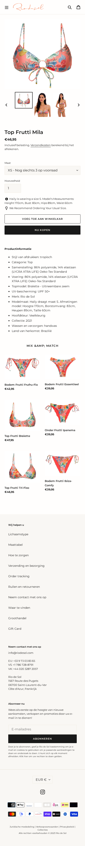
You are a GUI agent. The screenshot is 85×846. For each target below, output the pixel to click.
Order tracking (19, 576)
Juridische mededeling (22, 826)
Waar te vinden (19, 608)
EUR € (41, 780)
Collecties (43, 830)
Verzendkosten (41, 145)
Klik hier (23, 756)
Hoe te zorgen (18, 555)
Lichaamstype (18, 534)
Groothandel (17, 618)
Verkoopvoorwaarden (47, 826)
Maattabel (15, 545)
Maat (8, 162)
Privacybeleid (67, 826)
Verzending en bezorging (26, 566)
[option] (23, 100)
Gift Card (14, 629)
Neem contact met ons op (27, 597)
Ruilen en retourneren (24, 587)
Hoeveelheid (12, 180)
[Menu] (6, 7)
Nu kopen (42, 230)
